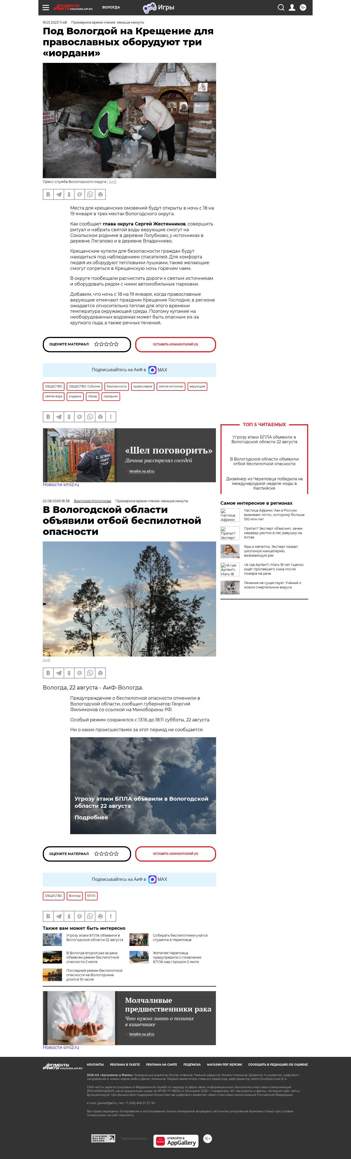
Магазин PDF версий (224, 1064)
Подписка (192, 1064)
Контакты (95, 1064)
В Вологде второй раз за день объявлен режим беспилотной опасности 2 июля (92, 957)
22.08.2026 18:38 (56, 501)
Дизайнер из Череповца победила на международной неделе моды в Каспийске (264, 484)
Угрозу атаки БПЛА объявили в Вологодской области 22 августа (264, 439)
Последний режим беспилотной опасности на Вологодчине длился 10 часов (94, 974)
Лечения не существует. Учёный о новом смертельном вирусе (272, 585)
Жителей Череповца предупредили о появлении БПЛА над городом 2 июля (177, 957)
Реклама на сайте (161, 1064)
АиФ (113, 182)
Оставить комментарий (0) (175, 344)
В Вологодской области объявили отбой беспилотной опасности (264, 461)
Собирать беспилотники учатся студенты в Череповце (180, 937)
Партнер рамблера (134, 1138)
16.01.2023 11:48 (55, 22)
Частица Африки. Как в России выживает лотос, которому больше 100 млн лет (274, 514)
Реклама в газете (125, 1064)
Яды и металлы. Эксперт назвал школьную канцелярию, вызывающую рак (271, 550)
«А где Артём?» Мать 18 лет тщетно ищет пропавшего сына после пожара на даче (274, 569)
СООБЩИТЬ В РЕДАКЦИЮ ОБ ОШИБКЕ (278, 1064)
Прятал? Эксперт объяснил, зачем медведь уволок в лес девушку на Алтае (273, 532)
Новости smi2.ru (61, 484)
